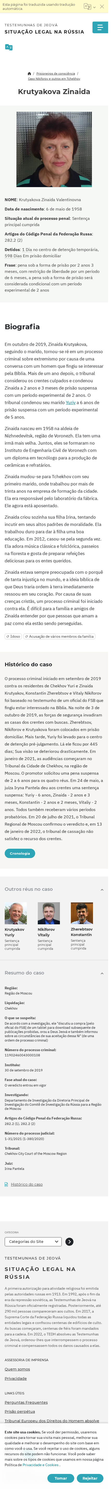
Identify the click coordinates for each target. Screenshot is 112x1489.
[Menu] (100, 27)
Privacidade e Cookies (41, 1464)
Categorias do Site (26, 1241)
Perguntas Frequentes (26, 1402)
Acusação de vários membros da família (61, 636)
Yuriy (71, 402)
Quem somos (17, 1369)
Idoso (15, 636)
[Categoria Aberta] (69, 1241)
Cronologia (20, 853)
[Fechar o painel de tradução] (102, 6)
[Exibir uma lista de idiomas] (89, 6)
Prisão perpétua (20, 1411)
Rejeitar (90, 1478)
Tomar (61, 1478)
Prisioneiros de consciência (55, 73)
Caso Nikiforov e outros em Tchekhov (54, 79)
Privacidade (16, 1378)
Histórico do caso (27, 1184)
